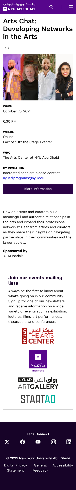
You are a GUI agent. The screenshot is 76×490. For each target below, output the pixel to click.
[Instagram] (53, 442)
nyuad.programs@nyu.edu (23, 178)
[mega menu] (70, 7)
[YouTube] (38, 442)
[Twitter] (7, 442)
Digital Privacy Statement (15, 468)
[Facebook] (22, 442)
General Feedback (40, 468)
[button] (51, 7)
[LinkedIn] (69, 442)
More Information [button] (38, 189)
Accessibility (62, 465)
